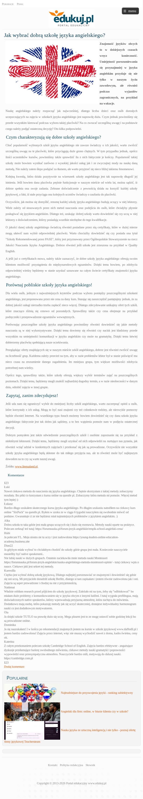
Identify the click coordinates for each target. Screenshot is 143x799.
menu (132, 11)
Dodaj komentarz (14, 666)
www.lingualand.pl (26, 466)
